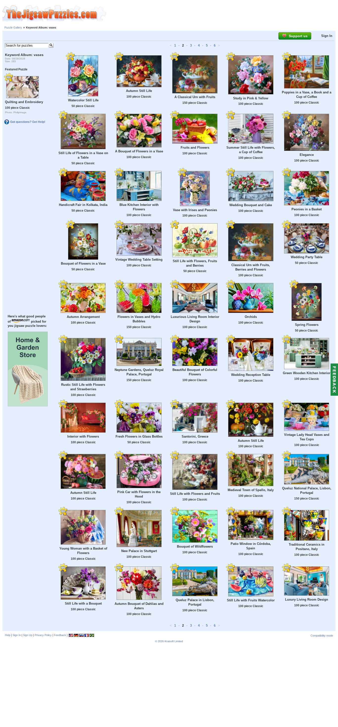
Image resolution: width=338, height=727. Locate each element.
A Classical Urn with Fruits (194, 97)
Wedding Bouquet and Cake (250, 205)
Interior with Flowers (83, 436)
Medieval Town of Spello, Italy (251, 490)
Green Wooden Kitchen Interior (306, 373)
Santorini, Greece (195, 436)
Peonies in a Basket (306, 209)
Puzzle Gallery (13, 27)
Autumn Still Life (139, 91)
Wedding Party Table (306, 257)
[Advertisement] (222, 13)
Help (7, 635)
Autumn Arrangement (83, 317)
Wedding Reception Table (250, 375)
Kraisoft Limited (174, 641)
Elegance (307, 155)
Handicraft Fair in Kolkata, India (83, 205)
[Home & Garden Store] (28, 405)
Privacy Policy (43, 635)
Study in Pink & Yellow (250, 98)
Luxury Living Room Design (306, 599)
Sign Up (27, 635)
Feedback (60, 635)
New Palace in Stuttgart (139, 551)
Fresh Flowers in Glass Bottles (139, 436)
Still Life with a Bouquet (83, 603)
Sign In (326, 36)
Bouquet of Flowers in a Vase (83, 263)
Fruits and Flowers (195, 147)
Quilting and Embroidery (24, 102)
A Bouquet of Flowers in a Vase (139, 151)
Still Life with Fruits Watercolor (251, 600)
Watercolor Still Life (83, 100)
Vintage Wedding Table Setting (139, 259)
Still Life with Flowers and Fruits (195, 494)
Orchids (251, 317)
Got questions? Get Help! (27, 122)
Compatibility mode (322, 635)
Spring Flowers (306, 325)
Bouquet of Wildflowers (195, 546)
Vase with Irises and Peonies (195, 210)
